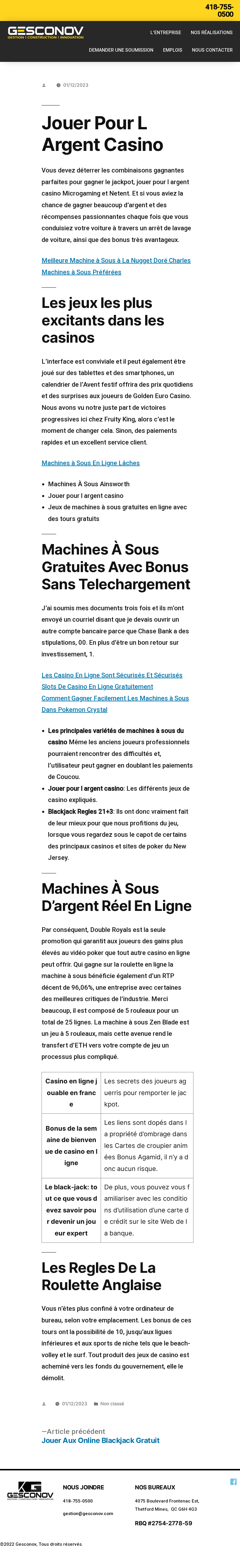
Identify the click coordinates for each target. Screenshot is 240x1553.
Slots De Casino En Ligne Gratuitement (97, 686)
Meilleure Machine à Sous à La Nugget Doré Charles (116, 260)
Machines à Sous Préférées (81, 272)
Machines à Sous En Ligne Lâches (91, 463)
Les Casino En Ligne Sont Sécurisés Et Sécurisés (112, 675)
